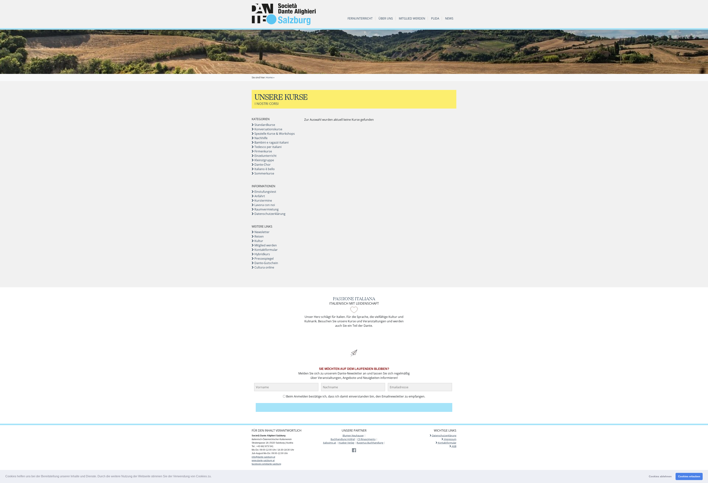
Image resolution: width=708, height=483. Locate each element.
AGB (453, 446)
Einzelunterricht (265, 156)
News (449, 18)
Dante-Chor (262, 165)
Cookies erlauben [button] (689, 476)
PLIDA (435, 18)
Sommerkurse (264, 173)
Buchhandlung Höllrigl (343, 439)
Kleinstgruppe (264, 160)
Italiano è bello (264, 169)
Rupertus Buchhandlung (370, 442)
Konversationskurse (268, 129)
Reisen (259, 236)
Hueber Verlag (346, 442)
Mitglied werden (412, 18)
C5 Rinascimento (366, 439)
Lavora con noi (264, 205)
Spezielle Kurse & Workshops (274, 134)
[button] (212, 476)
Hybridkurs (262, 254)
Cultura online (264, 267)
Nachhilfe (261, 138)
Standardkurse (264, 125)
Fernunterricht (360, 18)
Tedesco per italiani (268, 147)
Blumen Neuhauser (353, 435)
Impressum (449, 439)
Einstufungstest (265, 192)
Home (269, 77)
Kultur (258, 241)
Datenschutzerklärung (269, 214)
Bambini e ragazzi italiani (271, 142)
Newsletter (262, 232)
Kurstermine (263, 200)
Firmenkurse (263, 151)
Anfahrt (259, 196)
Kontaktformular (266, 250)
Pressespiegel (264, 259)
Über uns (386, 18)
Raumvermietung (266, 209)
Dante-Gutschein (266, 263)
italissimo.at (329, 442)
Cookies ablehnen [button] (660, 476)
